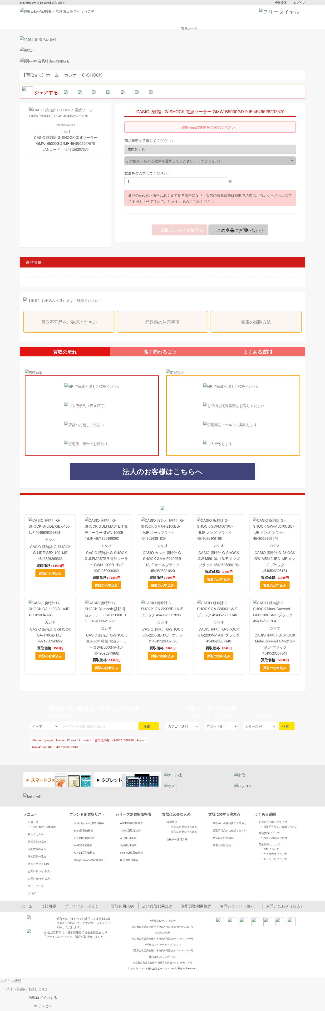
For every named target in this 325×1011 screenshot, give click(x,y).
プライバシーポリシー (83, 906)
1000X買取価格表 (130, 830)
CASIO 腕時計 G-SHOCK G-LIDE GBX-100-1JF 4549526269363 (50, 552)
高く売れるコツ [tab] (160, 351)
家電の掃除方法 (256, 322)
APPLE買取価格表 (84, 852)
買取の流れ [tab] (65, 351)
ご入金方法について (273, 853)
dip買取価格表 (128, 845)
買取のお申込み (50, 573)
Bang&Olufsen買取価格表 (89, 860)
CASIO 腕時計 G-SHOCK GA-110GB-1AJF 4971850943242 (50, 635)
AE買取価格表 (128, 838)
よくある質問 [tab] (257, 351)
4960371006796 (123, 740)
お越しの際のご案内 (273, 837)
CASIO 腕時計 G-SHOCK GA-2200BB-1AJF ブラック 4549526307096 (162, 635)
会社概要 (48, 906)
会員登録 (280, 2)
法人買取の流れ (37, 856)
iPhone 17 (73, 740)
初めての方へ (36, 834)
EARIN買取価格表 (84, 838)
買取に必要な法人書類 (182, 831)
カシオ (50, 539)
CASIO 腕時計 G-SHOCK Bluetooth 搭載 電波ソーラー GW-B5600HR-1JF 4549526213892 (106, 644)
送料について (269, 848)
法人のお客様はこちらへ (163, 471)
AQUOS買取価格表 (131, 823)
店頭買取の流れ (37, 841)
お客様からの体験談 (42, 826)
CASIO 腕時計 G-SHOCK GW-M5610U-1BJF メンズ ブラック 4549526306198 (219, 558)
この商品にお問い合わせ (240, 230)
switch (88, 740)
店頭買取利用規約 (157, 906)
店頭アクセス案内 (38, 863)
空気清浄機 (102, 740)
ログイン (299, 2)
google (48, 740)
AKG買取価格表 (83, 845)
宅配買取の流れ (37, 849)
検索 (147, 726)
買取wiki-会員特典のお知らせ (230, 823)
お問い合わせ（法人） (285, 906)
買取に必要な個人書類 (182, 826)
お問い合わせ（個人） (239, 906)
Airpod (141, 740)
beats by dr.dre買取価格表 (89, 823)
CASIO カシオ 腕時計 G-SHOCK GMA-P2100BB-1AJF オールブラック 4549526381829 (162, 561)
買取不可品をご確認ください (69, 322)
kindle (60, 740)
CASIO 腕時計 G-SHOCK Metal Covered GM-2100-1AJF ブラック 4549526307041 (275, 644)
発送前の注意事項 (162, 322)
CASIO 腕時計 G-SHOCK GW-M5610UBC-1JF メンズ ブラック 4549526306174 (274, 561)
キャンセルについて (273, 858)
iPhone (36, 740)
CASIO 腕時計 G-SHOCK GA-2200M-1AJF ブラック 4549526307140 (219, 635)
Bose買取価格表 (83, 830)
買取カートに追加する (181, 230)
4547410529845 (42, 747)
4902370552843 (67, 747)
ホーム (27, 906)
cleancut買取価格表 (131, 852)
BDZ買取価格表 (129, 860)
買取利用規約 (122, 906)
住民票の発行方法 (177, 839)
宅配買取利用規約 (196, 906)
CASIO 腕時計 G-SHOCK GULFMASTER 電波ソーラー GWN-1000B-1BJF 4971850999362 (106, 561)
